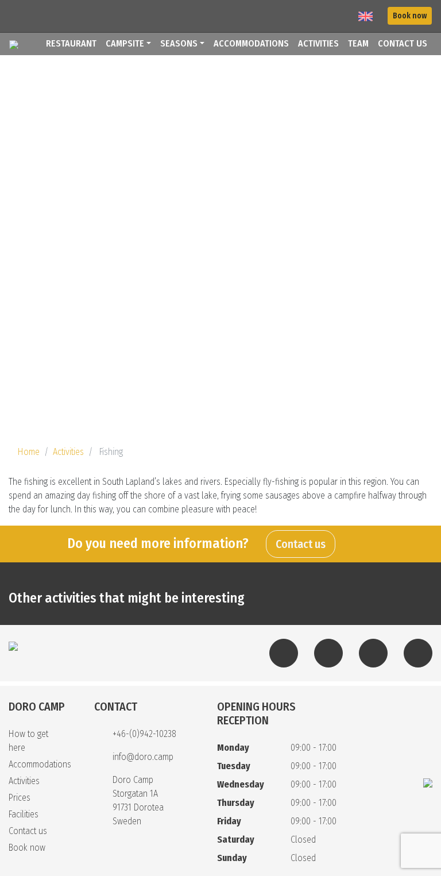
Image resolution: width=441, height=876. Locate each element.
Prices (19, 797)
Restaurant (71, 43)
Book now (410, 16)
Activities (318, 43)
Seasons (179, 43)
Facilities (23, 814)
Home (29, 451)
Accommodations (251, 43)
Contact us (402, 43)
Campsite (125, 43)
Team (358, 43)
